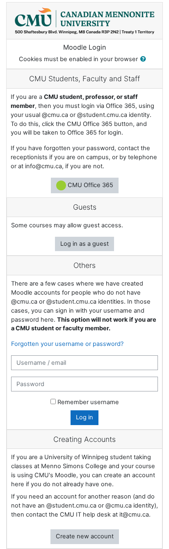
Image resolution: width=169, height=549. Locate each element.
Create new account (85, 536)
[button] (144, 59)
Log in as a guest (84, 243)
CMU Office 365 (89, 185)
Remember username (88, 402)
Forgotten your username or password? (67, 344)
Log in (84, 417)
